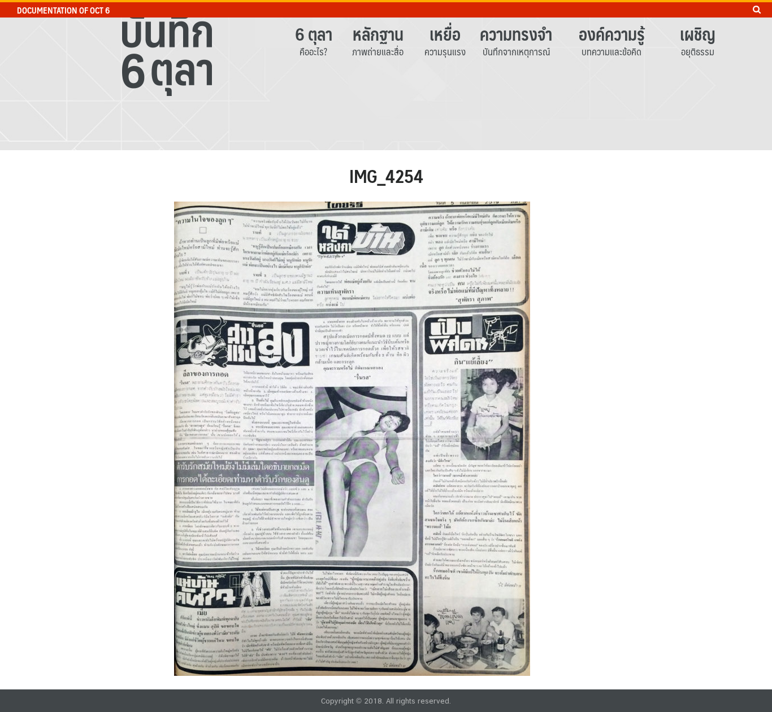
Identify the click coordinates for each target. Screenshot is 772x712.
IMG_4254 (386, 175)
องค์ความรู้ (612, 34)
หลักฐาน (378, 34)
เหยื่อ (445, 34)
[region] (386, 75)
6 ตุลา (313, 34)
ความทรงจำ (516, 34)
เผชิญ (697, 34)
